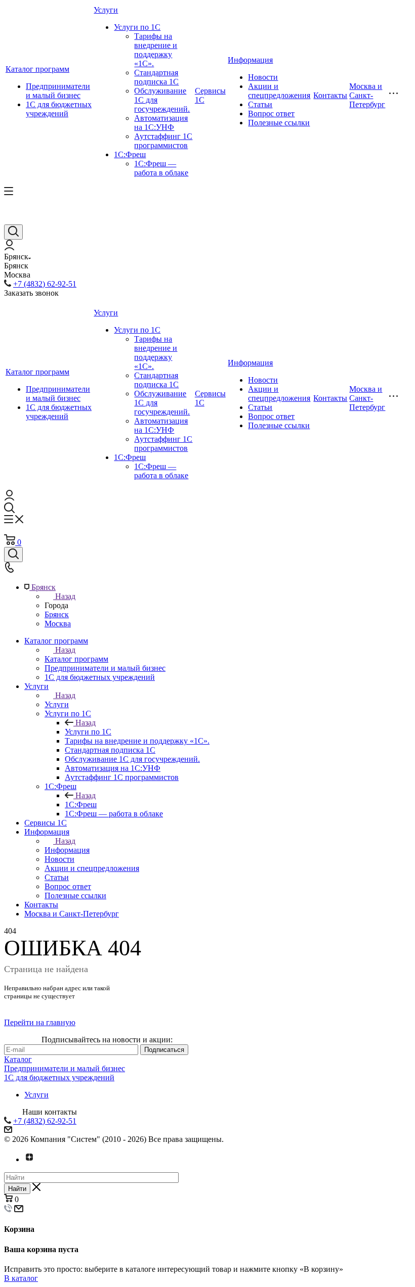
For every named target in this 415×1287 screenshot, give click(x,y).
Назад (65, 596)
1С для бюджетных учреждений (59, 109)
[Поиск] (13, 232)
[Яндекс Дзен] (29, 1159)
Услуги (106, 10)
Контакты (330, 95)
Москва (58, 623)
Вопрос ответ (271, 113)
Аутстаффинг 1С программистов (163, 141)
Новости (263, 77)
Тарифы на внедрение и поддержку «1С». (155, 50)
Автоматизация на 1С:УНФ (161, 122)
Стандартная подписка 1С (156, 77)
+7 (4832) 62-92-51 (44, 284)
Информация (250, 60)
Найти (17, 1188)
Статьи (260, 104)
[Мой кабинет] (9, 247)
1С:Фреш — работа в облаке (161, 168)
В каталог (21, 1278)
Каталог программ (37, 69)
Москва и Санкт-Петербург (367, 95)
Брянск (57, 614)
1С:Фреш (130, 154)
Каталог (18, 1059)
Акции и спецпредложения (279, 91)
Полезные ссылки (279, 122)
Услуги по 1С (137, 27)
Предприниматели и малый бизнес (58, 91)
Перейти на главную (39, 1022)
